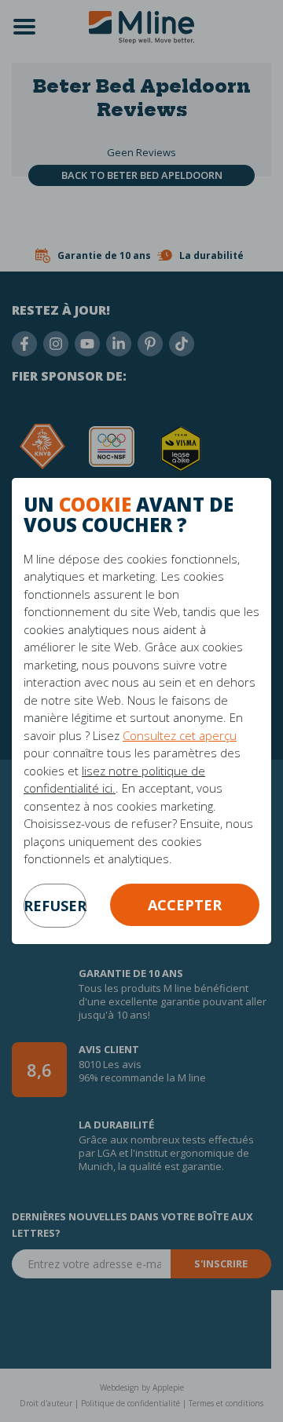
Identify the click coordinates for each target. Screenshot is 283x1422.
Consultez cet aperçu (180, 735)
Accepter (185, 904)
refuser (55, 905)
